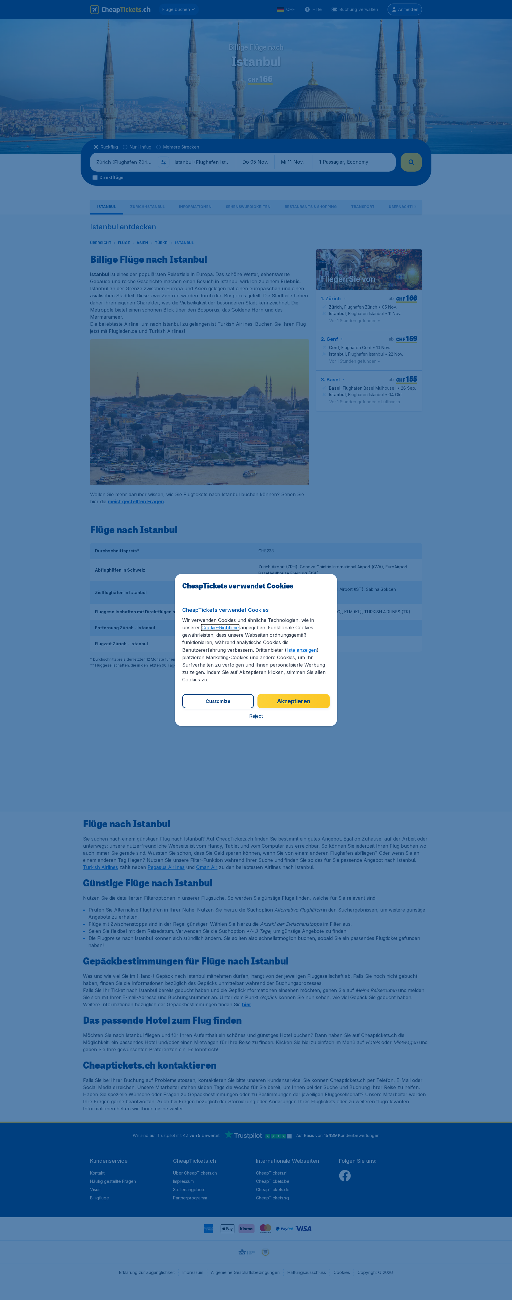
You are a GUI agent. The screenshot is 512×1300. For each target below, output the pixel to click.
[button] (256, 716)
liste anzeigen (302, 650)
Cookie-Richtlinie (220, 627)
